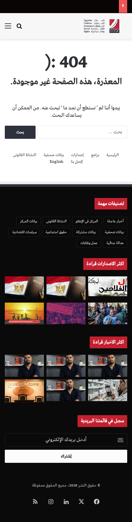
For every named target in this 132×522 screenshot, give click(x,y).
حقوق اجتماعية (56, 232)
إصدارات (77, 155)
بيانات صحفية (54, 155)
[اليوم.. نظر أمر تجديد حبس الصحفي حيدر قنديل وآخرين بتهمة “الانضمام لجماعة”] (66, 366)
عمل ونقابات (88, 243)
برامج (95, 155)
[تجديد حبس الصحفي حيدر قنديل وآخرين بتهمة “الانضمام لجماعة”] (107, 366)
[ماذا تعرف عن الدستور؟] (66, 288)
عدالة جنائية (115, 243)
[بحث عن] (19, 28)
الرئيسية (112, 155)
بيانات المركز (28, 221)
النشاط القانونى (24, 155)
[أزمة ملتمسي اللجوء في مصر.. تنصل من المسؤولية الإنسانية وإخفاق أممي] (107, 314)
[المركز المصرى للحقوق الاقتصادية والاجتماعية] (101, 26)
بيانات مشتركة (86, 232)
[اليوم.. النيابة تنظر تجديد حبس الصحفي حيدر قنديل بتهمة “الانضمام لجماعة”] (66, 390)
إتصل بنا (77, 161)
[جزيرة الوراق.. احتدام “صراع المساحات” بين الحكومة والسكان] (66, 314)
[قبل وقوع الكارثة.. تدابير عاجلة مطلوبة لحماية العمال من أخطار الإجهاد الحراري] (24, 314)
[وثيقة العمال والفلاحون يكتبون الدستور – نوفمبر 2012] (107, 286)
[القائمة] (8, 28)
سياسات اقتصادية (24, 232)
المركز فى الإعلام (87, 221)
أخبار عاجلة (115, 221)
